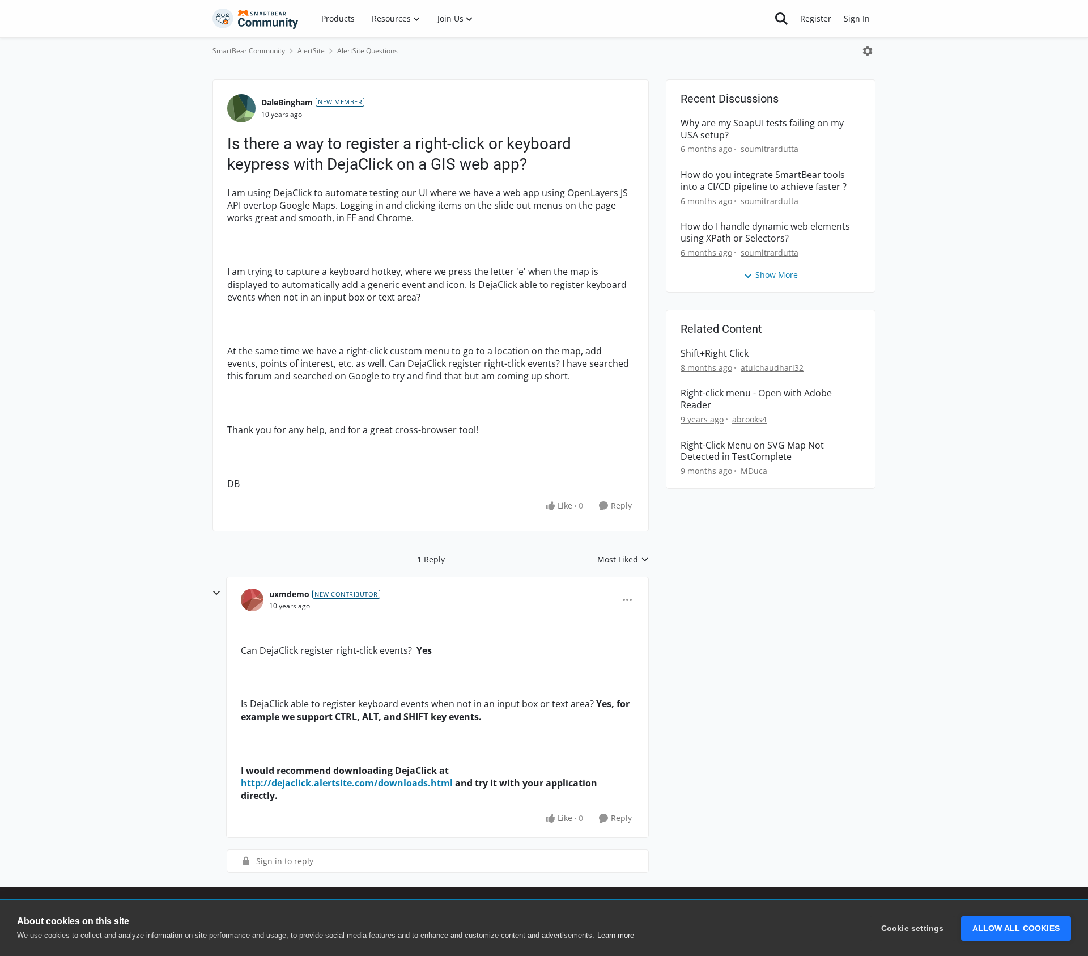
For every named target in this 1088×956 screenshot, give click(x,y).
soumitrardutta (769, 148)
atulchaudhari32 (772, 367)
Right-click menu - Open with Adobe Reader (756, 399)
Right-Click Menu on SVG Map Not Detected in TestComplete (752, 451)
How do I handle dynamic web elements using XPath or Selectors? (765, 232)
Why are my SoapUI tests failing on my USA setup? (762, 129)
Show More (776, 274)
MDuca (754, 471)
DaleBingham (287, 102)
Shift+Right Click (715, 353)
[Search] (781, 19)
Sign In (857, 18)
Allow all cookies (1016, 928)
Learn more (615, 935)
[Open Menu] (868, 51)
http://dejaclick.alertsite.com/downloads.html (347, 783)
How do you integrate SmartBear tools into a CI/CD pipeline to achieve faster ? (764, 181)
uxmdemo (289, 594)
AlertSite (311, 51)
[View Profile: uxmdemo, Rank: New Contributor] (252, 600)
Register (815, 18)
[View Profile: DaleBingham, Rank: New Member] (241, 108)
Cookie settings (912, 928)
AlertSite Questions (367, 51)
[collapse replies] (216, 593)
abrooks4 (749, 419)
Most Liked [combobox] (623, 559)
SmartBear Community (248, 51)
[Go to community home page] (255, 19)
